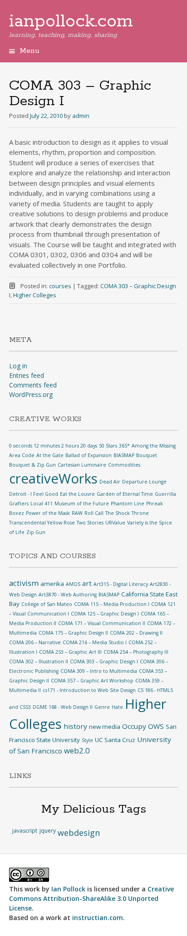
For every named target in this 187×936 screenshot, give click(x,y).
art (87, 583)
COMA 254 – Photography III (135, 652)
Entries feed (26, 375)
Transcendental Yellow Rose (42, 522)
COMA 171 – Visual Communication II (101, 623)
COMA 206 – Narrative (35, 642)
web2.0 (77, 750)
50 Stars (108, 446)
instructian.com (97, 917)
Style (87, 740)
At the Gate (50, 455)
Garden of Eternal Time (125, 494)
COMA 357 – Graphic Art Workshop (92, 680)
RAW (77, 513)
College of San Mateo (46, 604)
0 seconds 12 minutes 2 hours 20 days (53, 446)
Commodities (124, 465)
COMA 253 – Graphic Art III (70, 652)
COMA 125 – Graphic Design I (105, 613)
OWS (156, 726)
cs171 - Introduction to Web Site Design (89, 690)
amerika (52, 584)
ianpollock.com (71, 21)
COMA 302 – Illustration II (38, 661)
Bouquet (146, 455)
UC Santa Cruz (115, 740)
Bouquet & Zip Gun (32, 465)
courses (60, 286)
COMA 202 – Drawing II (136, 633)
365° (124, 446)
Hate (117, 707)
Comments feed (33, 385)
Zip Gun (35, 532)
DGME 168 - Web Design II (63, 707)
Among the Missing (154, 446)
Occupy (134, 726)
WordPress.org (31, 394)
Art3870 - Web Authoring (68, 594)
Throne (140, 513)
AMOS (73, 584)
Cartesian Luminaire (82, 465)
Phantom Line (127, 503)
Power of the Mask (48, 513)
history (75, 726)
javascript (24, 830)
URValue (115, 522)
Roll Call (93, 513)
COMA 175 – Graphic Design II (73, 633)
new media (104, 726)
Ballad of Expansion (88, 455)
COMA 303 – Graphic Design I (104, 661)
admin (80, 116)
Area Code (21, 455)
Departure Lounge (144, 481)
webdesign (79, 832)
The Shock (117, 513)
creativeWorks (53, 478)
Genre (102, 707)
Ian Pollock (68, 889)
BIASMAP (123, 455)
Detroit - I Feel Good (33, 494)
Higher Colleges (34, 295)
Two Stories (90, 522)
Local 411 (41, 503)
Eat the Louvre (77, 494)
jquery (47, 830)
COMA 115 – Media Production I (111, 604)
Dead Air (109, 481)
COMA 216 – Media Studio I (95, 642)
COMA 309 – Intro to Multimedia (98, 671)
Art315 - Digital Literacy (121, 584)
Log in (18, 365)
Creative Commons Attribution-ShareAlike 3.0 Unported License (91, 898)
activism (24, 583)
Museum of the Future (81, 503)
